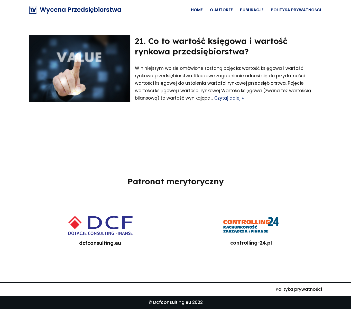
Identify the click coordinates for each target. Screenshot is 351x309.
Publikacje (252, 10)
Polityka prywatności (296, 10)
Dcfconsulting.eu (172, 302)
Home (197, 10)
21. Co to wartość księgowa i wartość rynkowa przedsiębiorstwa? (211, 46)
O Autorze (221, 10)
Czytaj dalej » (229, 98)
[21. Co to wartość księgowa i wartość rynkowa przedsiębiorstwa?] (79, 68)
